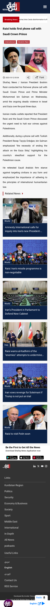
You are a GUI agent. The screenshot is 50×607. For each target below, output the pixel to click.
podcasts (9, 545)
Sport (7, 515)
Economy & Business (15, 503)
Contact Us (10, 580)
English (8, 568)
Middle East (10, 521)
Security (8, 497)
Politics (8, 491)
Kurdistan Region (13, 485)
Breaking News (11, 19)
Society (8, 509)
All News (9, 539)
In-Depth (9, 533)
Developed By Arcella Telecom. (25, 596)
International (10, 42)
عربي (7, 562)
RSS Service (11, 586)
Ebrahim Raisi (23, 42)
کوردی (7, 574)
